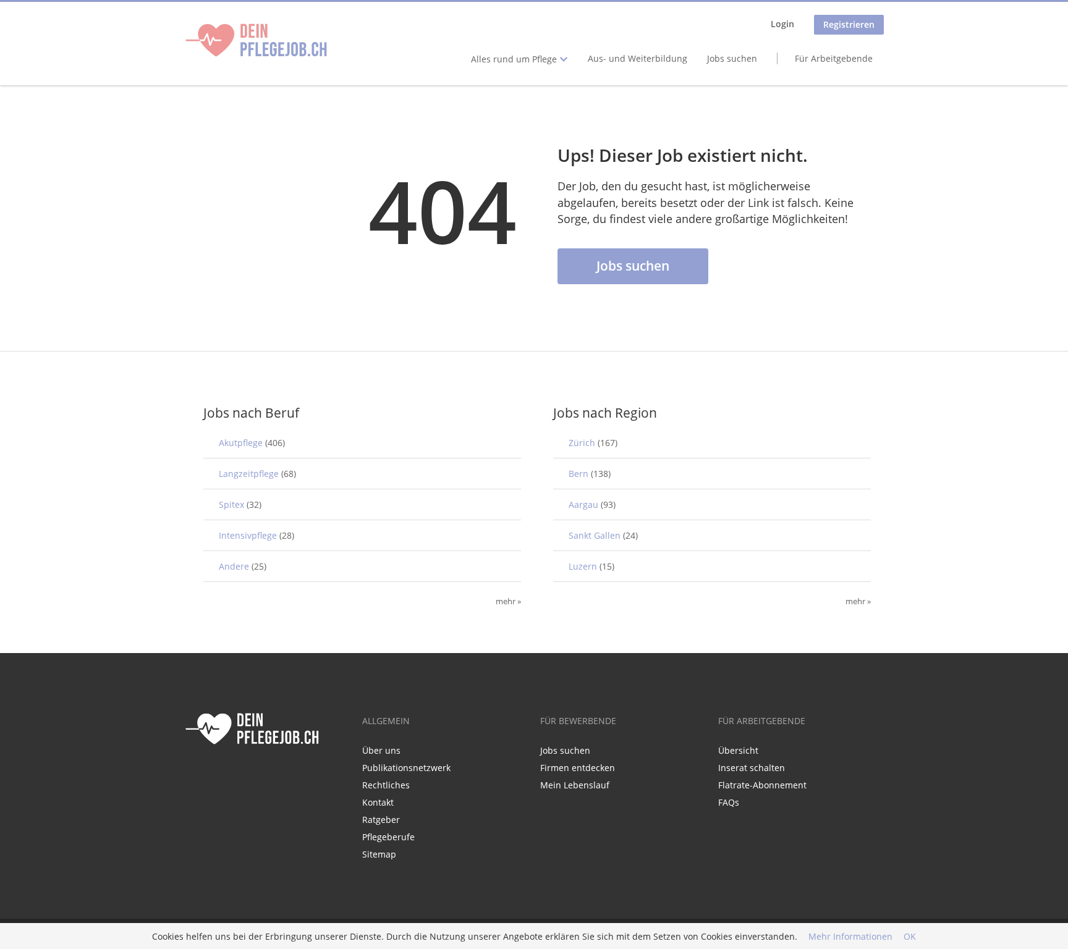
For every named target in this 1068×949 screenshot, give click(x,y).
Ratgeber (381, 819)
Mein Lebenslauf (574, 785)
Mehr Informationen (850, 936)
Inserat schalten (751, 768)
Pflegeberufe (388, 837)
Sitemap (379, 854)
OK (910, 936)
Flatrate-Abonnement (762, 785)
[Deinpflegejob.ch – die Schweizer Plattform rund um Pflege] (256, 40)
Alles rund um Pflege (515, 59)
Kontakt (378, 802)
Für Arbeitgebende (834, 58)
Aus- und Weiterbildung (637, 58)
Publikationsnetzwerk (406, 768)
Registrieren (849, 24)
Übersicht (738, 750)
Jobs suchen (732, 58)
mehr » (508, 601)
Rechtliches (386, 785)
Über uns (381, 750)
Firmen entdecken (577, 768)
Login (782, 24)
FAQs (728, 802)
